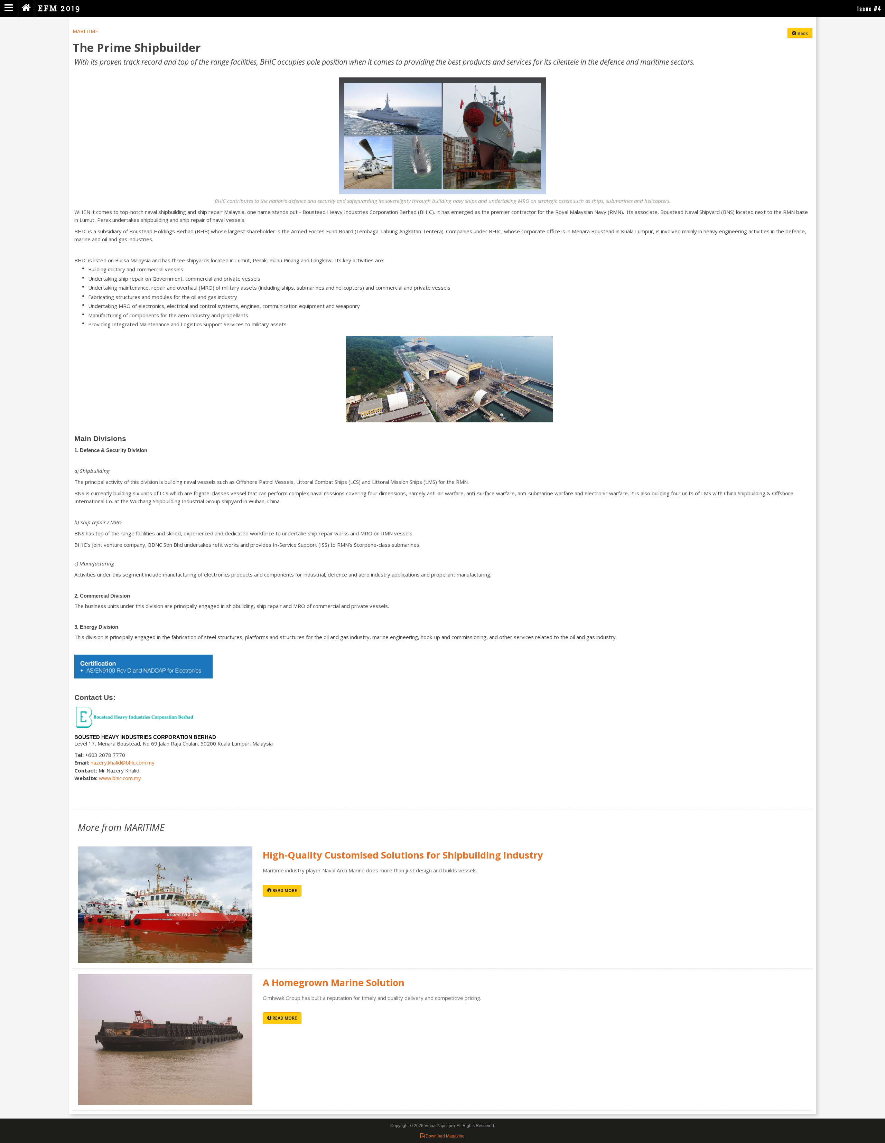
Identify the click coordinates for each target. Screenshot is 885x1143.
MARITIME (85, 31)
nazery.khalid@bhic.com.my (123, 762)
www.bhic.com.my (120, 778)
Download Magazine (445, 1136)
